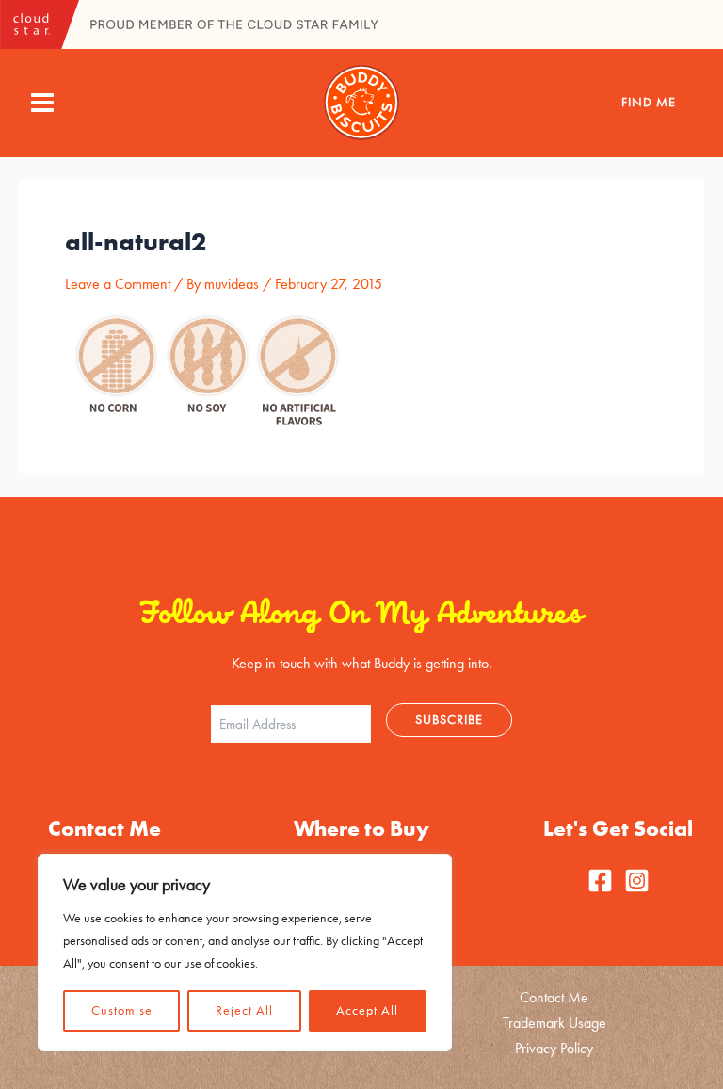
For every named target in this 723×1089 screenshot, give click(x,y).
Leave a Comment (117, 284)
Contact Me (554, 997)
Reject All (244, 1010)
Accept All (367, 1010)
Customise (122, 1010)
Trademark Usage (554, 1023)
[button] (648, 102)
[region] (245, 952)
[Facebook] (600, 880)
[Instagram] (637, 880)
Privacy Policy (554, 1048)
